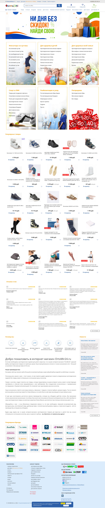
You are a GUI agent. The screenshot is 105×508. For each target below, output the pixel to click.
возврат (9, 472)
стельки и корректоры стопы (38, 468)
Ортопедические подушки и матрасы (50, 51)
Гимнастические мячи (46, 62)
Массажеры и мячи (77, 9)
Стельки (28, 9)
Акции (18, 1)
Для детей (11, 68)
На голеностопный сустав (16, 51)
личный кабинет (12, 483)
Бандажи (33, 9)
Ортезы (39, 9)
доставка (15, 468)
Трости (42, 107)
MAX (65, 481)
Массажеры (12, 113)
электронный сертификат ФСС (15, 473)
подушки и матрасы (36, 470)
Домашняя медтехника (78, 60)
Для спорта (87, 9)
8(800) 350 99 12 (66, 479)
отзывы (9, 477)
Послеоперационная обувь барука (50, 93)
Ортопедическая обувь (46, 57)
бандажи (33, 473)
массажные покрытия (36, 486)
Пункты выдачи (51, 1)
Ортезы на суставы (45, 68)
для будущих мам (35, 481)
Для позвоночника (14, 110)
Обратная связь (66, 499)
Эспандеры (12, 115)
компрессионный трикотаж (38, 477)
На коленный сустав (14, 48)
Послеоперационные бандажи (49, 96)
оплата (9, 470)
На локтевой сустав (14, 60)
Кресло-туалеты (44, 101)
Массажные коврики (77, 96)
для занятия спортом (36, 488)
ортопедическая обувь (36, 466)
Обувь (22, 9)
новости (10, 475)
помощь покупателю (13, 466)
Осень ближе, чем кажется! (88, 340)
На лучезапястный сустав (16, 57)
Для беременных (95, 9)
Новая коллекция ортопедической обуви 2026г (88, 394)
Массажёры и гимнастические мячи (82, 51)
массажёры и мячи (35, 479)
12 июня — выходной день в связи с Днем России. (88, 378)
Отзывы (44, 1)
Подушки (68, 9)
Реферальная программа (12, 492)
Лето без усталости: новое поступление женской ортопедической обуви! (88, 358)
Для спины (46, 9)
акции (9, 479)
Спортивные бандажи (15, 107)
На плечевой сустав (14, 62)
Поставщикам (9, 490)
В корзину (11, 160)
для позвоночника (35, 472)
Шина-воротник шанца (46, 60)
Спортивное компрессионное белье (19, 96)
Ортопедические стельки (47, 54)
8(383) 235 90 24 (95, 1)
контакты (10, 481)
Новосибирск (10, 1)
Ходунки (42, 104)
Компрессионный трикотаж (57, 9)
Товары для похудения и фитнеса (18, 93)
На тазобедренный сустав (16, 54)
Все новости (94, 415)
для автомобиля (35, 485)
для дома (33, 483)
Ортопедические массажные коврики (50, 48)
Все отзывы (95, 330)
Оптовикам (9, 488)
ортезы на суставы (35, 475)
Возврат (39, 1)
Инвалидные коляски (46, 99)
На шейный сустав (14, 65)
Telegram (66, 483)
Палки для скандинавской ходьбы (18, 99)
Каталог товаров (12, 9)
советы (9, 485)
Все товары (12, 71)
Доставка (28, 1)
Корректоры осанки (45, 65)
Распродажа (33, 492)
